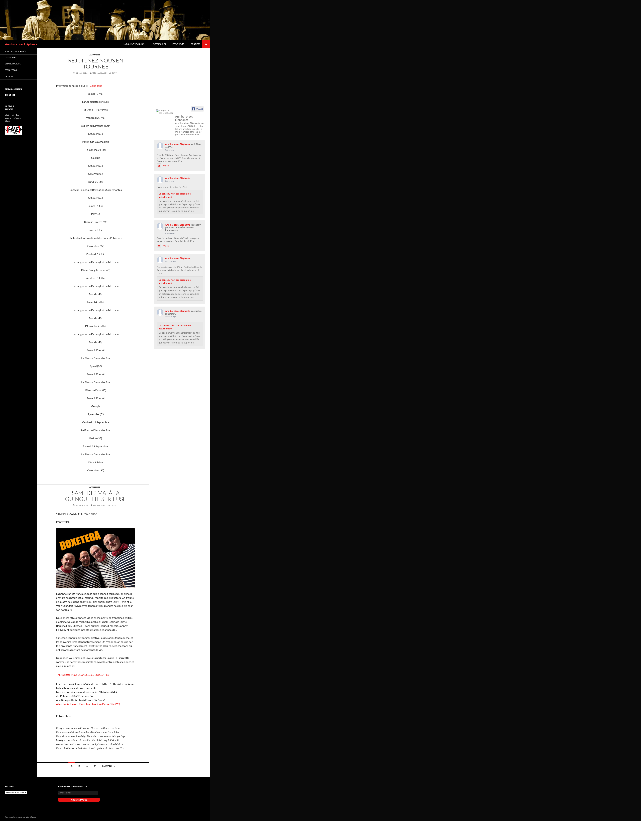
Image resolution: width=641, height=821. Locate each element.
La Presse (9, 76)
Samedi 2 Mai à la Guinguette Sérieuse (95, 495)
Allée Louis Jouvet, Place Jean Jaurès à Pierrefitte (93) (88, 703)
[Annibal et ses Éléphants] (164, 111)
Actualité (94, 54)
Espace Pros (11, 70)
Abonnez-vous (79, 800)
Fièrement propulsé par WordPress (20, 817)
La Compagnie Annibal (134, 44)
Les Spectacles (159, 44)
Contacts (195, 44)
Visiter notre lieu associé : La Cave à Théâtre (13, 118)
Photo (165, 165)
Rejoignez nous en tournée (95, 63)
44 (95, 765)
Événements (178, 44)
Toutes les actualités (15, 51)
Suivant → (108, 765)
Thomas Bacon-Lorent (104, 73)
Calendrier (96, 85)
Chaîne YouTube (13, 64)
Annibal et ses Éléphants (21, 44)
